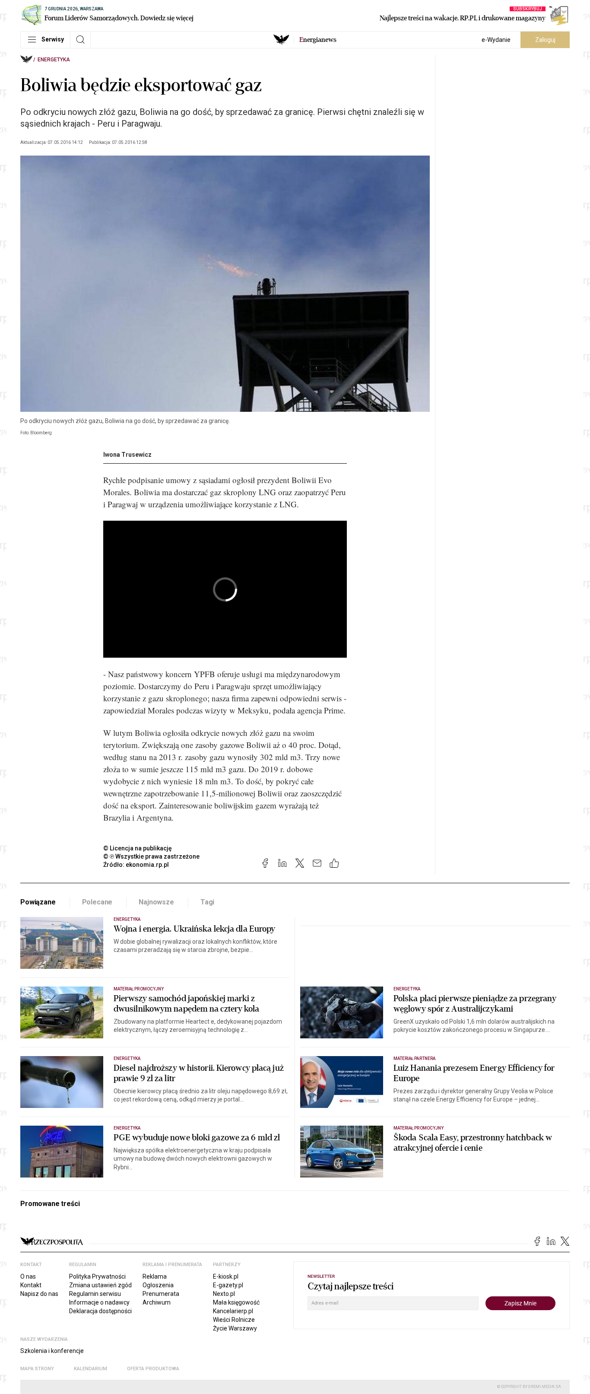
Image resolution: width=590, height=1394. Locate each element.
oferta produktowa (153, 1369)
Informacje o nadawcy (99, 1302)
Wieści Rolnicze (234, 1319)
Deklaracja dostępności (100, 1311)
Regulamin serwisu (95, 1293)
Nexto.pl (224, 1293)
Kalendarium (90, 1369)
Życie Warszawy (235, 1328)
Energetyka (54, 60)
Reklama (155, 1276)
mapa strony (37, 1369)
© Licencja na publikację (137, 848)
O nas (28, 1276)
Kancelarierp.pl (233, 1311)
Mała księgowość (236, 1302)
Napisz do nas (39, 1293)
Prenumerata (161, 1293)
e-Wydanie (496, 39)
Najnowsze (156, 902)
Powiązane (38, 902)
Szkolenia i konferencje (52, 1350)
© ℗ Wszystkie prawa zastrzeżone (151, 856)
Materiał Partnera (414, 1058)
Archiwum (157, 1302)
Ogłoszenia (158, 1285)
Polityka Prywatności (97, 1276)
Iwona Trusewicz (127, 454)
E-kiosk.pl (225, 1276)
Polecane (97, 902)
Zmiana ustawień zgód (100, 1285)
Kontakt (30, 1285)
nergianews (317, 39)
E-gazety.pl (228, 1285)
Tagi (207, 902)
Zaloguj (545, 39)
